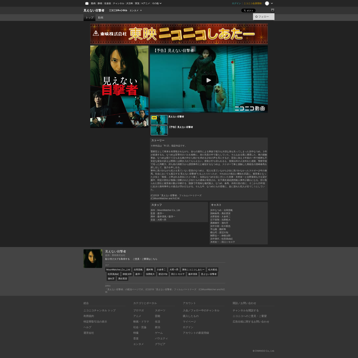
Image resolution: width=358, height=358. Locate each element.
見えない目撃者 (94, 10)
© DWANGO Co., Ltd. (263, 350)
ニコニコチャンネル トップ (100, 310)
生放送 (107, 3)
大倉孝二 (161, 269)
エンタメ (134, 10)
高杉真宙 (122, 278)
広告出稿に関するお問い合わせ (251, 321)
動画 (93, 3)
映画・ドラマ (141, 321)
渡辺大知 (162, 274)
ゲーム (159, 332)
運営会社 (89, 332)
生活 (157, 321)
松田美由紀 (113, 274)
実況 (137, 3)
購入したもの (191, 315)
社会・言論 (139, 327)
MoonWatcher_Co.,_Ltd (118, 269)
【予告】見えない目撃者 (180, 127)
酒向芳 (111, 278)
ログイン (236, 3)
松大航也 (212, 269)
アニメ (137, 315)
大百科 (129, 3)
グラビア (160, 343)
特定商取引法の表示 (95, 321)
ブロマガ (138, 310)
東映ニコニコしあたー (193, 269)
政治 (157, 327)
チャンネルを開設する (246, 310)
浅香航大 (150, 274)
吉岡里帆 (138, 269)
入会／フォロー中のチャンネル (201, 310)
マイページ (189, 321)
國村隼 (149, 269)
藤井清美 (192, 274)
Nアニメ (146, 3)
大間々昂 (173, 269)
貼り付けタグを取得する (117, 259)
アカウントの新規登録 (196, 332)
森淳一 (138, 274)
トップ (89, 17)
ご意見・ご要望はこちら (145, 259)
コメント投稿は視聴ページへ (208, 110)
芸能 (157, 315)
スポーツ (160, 310)
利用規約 (89, 315)
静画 (100, 3)
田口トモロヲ (178, 274)
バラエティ (161, 338)
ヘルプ (87, 327)
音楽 (136, 338)
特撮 (136, 332)
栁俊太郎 (127, 274)
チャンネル (118, 3)
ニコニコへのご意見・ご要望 (250, 315)
